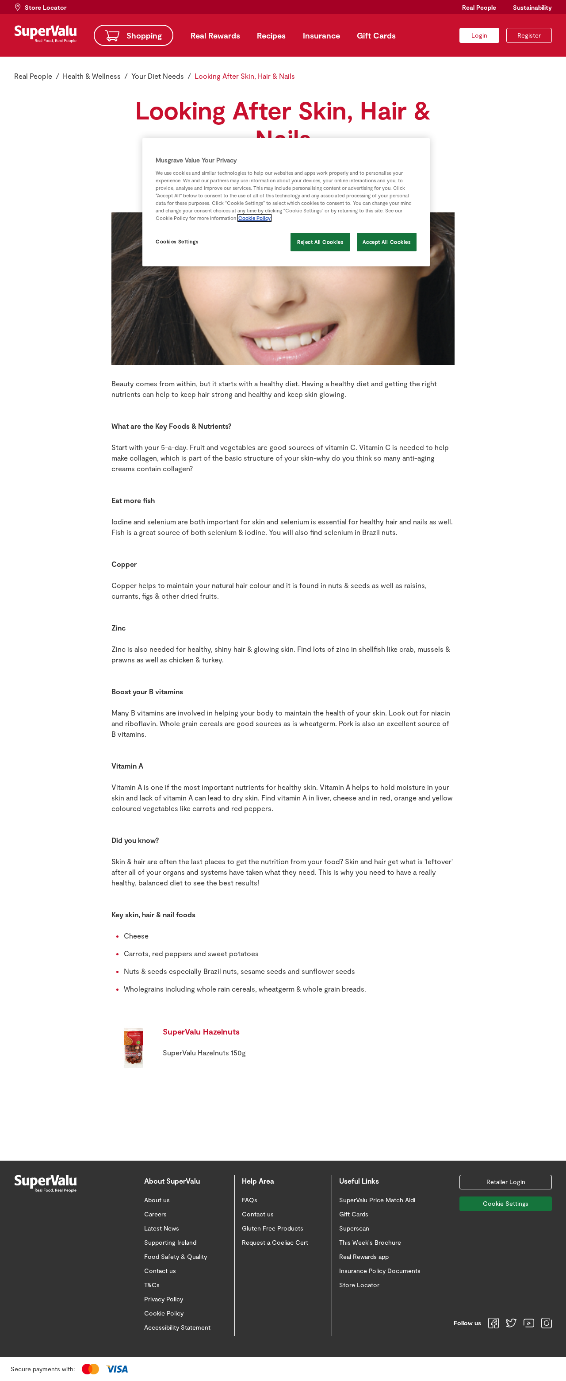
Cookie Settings (505, 1203)
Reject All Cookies (320, 242)
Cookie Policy (254, 218)
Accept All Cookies (386, 242)
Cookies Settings (177, 241)
